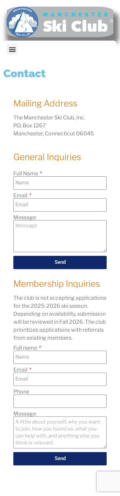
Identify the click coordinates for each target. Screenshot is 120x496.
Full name (25, 348)
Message (24, 217)
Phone (21, 392)
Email (20, 195)
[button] (12, 49)
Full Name (26, 173)
